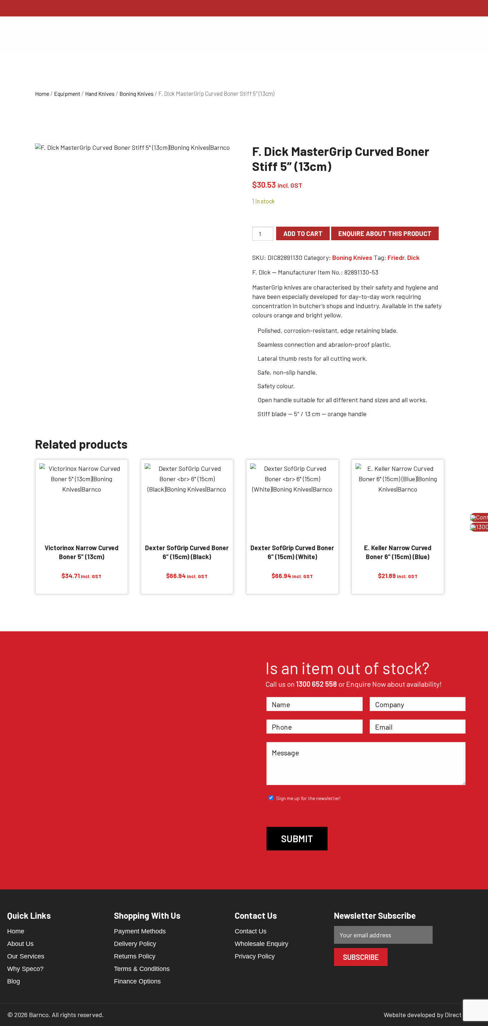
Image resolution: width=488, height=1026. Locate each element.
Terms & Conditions (142, 968)
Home (42, 93)
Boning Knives (136, 93)
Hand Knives (100, 93)
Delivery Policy (135, 943)
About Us (20, 943)
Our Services (25, 956)
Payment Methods (140, 931)
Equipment (67, 93)
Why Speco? (25, 968)
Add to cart (303, 233)
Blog (13, 981)
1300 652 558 (316, 684)
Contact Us (251, 931)
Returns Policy (134, 956)
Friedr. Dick (403, 257)
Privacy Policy (255, 956)
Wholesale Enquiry (261, 943)
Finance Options (137, 981)
